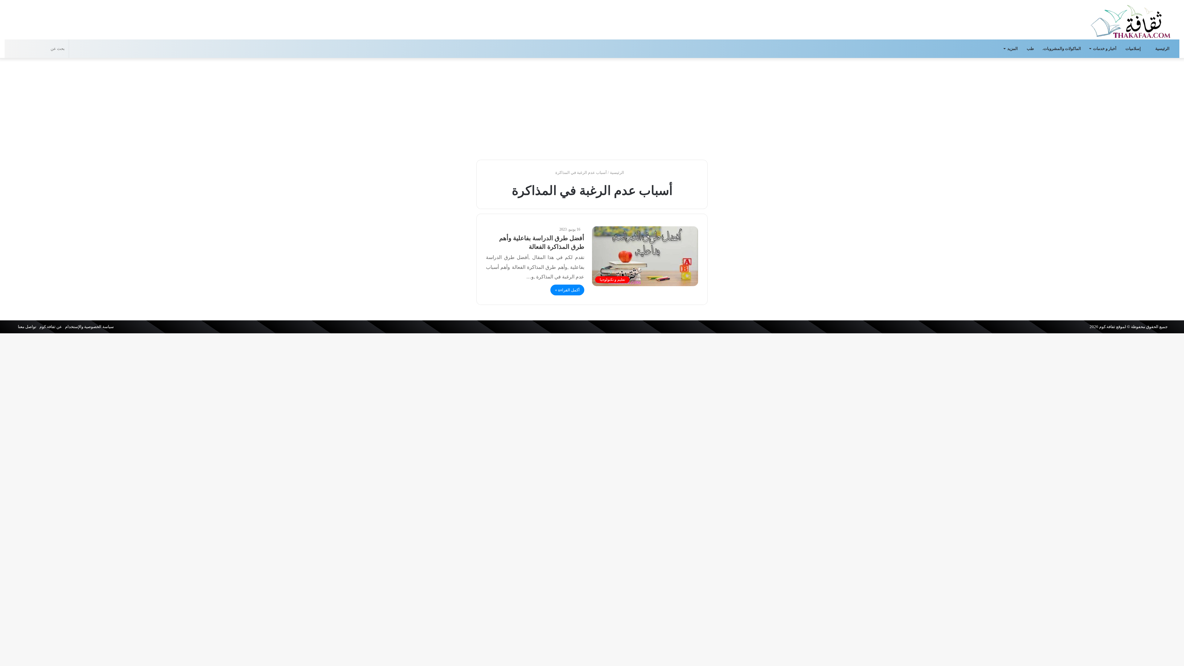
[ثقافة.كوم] (1130, 20)
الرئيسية (1162, 48)
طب (1030, 48)
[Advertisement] (592, 107)
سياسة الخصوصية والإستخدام (89, 326)
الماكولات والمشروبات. (1061, 48)
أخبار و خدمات (1104, 48)
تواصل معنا (27, 326)
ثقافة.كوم (1107, 326)
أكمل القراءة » (567, 290)
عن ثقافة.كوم (50, 326)
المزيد (1012, 48)
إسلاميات (1133, 48)
